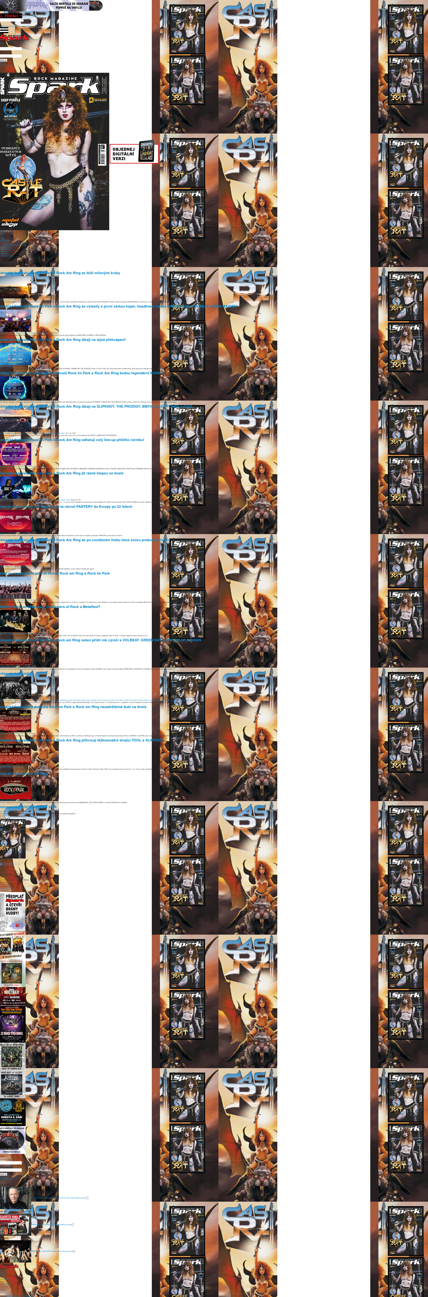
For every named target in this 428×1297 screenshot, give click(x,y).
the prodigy (52, 433)
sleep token (61, 433)
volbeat (17, 333)
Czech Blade (5, 1284)
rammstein (110, 700)
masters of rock (7, 633)
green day (24, 566)
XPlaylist (3, 1290)
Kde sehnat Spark (7, 256)
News (2, 233)
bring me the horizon (30, 433)
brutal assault (47, 700)
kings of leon (65, 500)
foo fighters (25, 500)
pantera (9, 533)
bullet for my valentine (13, 500)
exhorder (176, 700)
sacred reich (127, 700)
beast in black (138, 700)
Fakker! (3, 1281)
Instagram (8, 26)
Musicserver (5, 1286)
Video (3, 238)
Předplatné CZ (6, 247)
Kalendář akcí (5, 240)
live (22, 466)
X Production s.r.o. (29, 1296)
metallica (10, 700)
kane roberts (161, 700)
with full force (11, 600)
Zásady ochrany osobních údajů (14, 245)
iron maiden (9, 333)
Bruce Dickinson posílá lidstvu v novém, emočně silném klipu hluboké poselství (59, 1198)
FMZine (3, 1288)
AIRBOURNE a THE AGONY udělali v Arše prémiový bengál (52, 1251)
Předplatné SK (6, 249)
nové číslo (118, 700)
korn (6, 400)
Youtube (21, 26)
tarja (15, 700)
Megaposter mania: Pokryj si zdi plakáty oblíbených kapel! (51, 1224)
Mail (25, 26)
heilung (169, 700)
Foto (2, 236)
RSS (28, 26)
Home (3, 231)
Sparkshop (4, 253)
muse (40, 566)
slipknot (9, 433)
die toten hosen (55, 500)
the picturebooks (186, 700)
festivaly (8, 466)
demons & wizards (149, 700)
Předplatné (4, 1279)
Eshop (15, 26)
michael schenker (24, 700)
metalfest (17, 633)
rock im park (11, 299)
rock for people (91, 700)
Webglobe (4, 1292)
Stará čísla (4, 251)
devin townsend (74, 700)
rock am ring (20, 299)
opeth (83, 700)
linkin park (24, 333)
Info (2, 242)
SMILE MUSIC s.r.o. (14, 1296)
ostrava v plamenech (60, 700)
